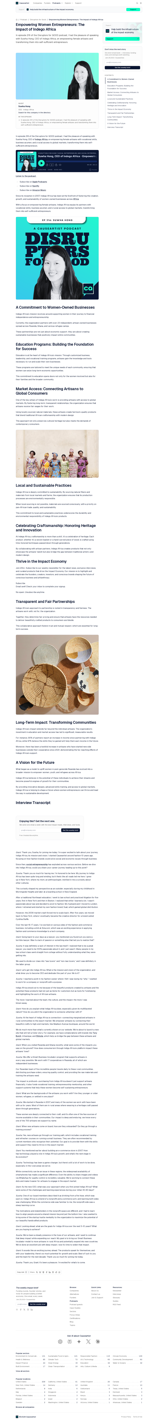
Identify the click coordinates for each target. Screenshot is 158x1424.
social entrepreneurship (37, 864)
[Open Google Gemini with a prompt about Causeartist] (79, 1341)
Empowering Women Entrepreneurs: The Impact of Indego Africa (76, 19)
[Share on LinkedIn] (49, 1272)
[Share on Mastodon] (43, 1272)
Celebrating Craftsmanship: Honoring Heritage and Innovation (121, 104)
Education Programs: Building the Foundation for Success (120, 87)
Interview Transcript (115, 127)
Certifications (75, 1318)
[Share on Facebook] (46, 1272)
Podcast (23, 19)
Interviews (117, 1294)
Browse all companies (25, 1407)
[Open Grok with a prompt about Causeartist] (88, 1341)
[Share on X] (37, 1272)
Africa (76, 199)
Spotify (35, 186)
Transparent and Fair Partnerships (120, 113)
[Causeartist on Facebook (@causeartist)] (20, 1309)
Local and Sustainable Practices (120, 99)
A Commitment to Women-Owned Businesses (120, 80)
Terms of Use (137, 1417)
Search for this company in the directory (34, 112)
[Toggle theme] (140, 3)
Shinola (39, 1036)
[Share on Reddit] (56, 1272)
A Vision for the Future (116, 123)
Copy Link (22, 1272)
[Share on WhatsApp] (59, 1272)
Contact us (95, 1294)
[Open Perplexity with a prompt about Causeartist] (69, 1341)
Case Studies (75, 1308)
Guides (115, 1301)
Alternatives (74, 1294)
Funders (47, 3)
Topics (72, 1325)
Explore (68, 3)
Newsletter (117, 1291)
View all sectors (22, 1371)
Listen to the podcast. (26, 176)
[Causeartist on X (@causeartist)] (24, 1309)
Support (78, 3)
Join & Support (97, 1297)
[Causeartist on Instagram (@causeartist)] (28, 1309)
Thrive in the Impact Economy (119, 109)
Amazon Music (39, 190)
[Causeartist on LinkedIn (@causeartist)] (31, 1309)
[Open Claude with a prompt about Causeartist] (97, 1341)
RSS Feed (117, 1304)
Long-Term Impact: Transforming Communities (120, 118)
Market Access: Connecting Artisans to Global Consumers (123, 93)
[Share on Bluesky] (40, 1272)
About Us (95, 1291)
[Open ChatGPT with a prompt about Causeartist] (60, 1341)
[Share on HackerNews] (53, 1272)
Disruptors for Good (38, 19)
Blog (71, 1322)
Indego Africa (41, 139)
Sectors (73, 1311)
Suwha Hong (24, 106)
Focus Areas (75, 1315)
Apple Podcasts (39, 182)
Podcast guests (76, 1304)
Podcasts (56, 3)
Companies (37, 3)
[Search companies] (137, 3)
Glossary (116, 1297)
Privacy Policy (126, 1417)
